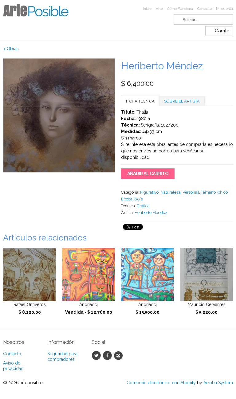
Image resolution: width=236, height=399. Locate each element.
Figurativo (149, 192)
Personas (191, 192)
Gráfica (143, 206)
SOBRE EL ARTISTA (182, 101)
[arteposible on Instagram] (119, 355)
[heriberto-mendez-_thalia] (59, 132)
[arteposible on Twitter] (97, 355)
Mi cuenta (224, 8)
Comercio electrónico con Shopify (161, 382)
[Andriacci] (88, 274)
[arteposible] (39, 12)
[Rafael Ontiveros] (29, 274)
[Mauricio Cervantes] (206, 274)
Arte (159, 8)
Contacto (204, 8)
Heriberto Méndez (151, 212)
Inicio (147, 8)
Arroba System (218, 382)
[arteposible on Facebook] (108, 355)
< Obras (11, 48)
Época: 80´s (132, 199)
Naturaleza (170, 192)
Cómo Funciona (180, 8)
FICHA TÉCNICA (140, 101)
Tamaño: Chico (214, 192)
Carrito (222, 31)
